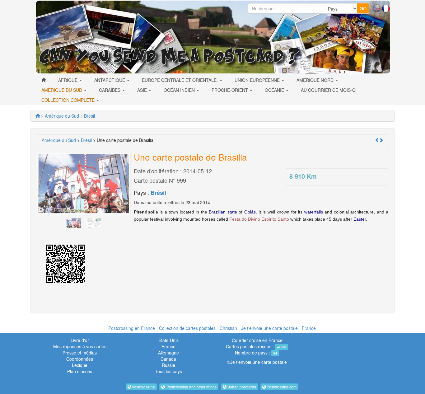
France (168, 346)
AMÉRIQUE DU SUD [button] (62, 90)
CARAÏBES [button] (110, 90)
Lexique (79, 365)
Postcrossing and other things (191, 386)
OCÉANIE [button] (275, 90)
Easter (359, 219)
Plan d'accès (79, 371)
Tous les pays (168, 371)
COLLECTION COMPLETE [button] (68, 100)
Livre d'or (80, 340)
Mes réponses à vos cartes (79, 346)
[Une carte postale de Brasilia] (73, 222)
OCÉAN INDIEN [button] (180, 90)
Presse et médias (80, 352)
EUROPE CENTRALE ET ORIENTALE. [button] (180, 80)
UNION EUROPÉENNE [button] (258, 80)
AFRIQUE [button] (68, 80)
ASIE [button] (142, 90)
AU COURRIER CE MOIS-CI (329, 90)
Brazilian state (223, 211)
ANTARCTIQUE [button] (110, 80)
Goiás (250, 211)
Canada (168, 359)
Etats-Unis (168, 340)
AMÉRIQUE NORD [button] (316, 80)
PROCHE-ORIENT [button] (230, 90)
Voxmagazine (143, 386)
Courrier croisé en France (257, 340)
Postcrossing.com (282, 386)
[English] (376, 8)
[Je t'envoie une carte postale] (37, 116)
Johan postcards (241, 386)
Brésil (158, 193)
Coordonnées (79, 359)
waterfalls (313, 211)
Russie (168, 365)
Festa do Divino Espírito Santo (259, 219)
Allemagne (168, 352)
